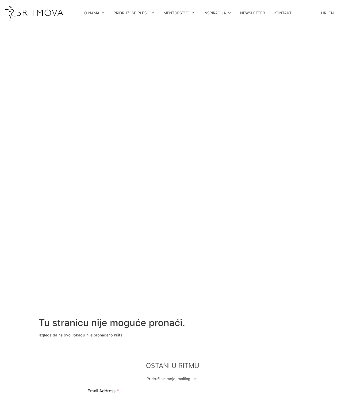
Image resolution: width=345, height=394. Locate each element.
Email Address (103, 391)
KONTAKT (282, 13)
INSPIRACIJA (214, 13)
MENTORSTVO (176, 13)
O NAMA (92, 13)
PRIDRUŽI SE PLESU (132, 13)
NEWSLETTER (252, 13)
